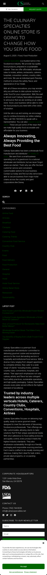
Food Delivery (8, 260)
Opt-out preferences (16, 572)
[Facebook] (15, 515)
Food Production (30, 56)
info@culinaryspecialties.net (14, 511)
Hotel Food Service (11, 283)
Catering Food (8, 232)
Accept (23, 566)
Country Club (8, 246)
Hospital (6, 274)
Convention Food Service (13, 241)
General (5, 269)
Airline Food (7, 213)
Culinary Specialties (12, 61)
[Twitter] (7, 515)
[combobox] (23, 202)
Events (5, 250)
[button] (43, 543)
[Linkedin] (3, 515)
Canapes (6, 227)
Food (20, 56)
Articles (5, 218)
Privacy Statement (30, 572)
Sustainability (8, 297)
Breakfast (6, 222)
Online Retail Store (10, 288)
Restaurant (7, 292)
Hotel (4, 278)
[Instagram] (11, 515)
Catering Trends (9, 236)
